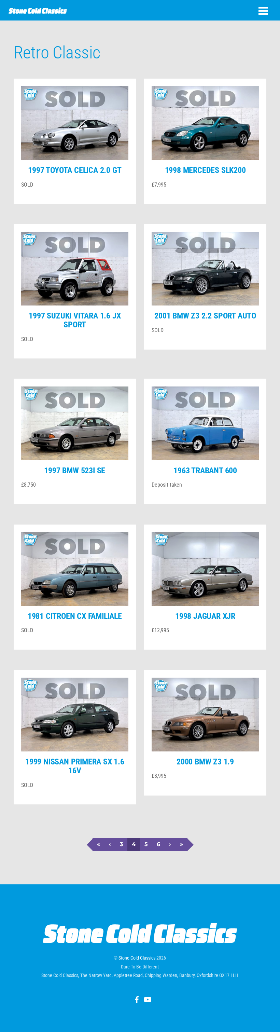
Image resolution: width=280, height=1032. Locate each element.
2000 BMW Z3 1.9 (205, 761)
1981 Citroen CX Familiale (75, 616)
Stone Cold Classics (136, 958)
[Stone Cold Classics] (38, 10)
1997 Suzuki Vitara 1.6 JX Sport (75, 320)
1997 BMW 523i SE (74, 470)
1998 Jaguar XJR (205, 616)
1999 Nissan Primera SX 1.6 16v (74, 766)
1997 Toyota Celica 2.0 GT (74, 170)
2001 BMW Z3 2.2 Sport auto (205, 316)
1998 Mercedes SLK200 (205, 170)
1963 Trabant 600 (205, 470)
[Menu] (263, 11)
